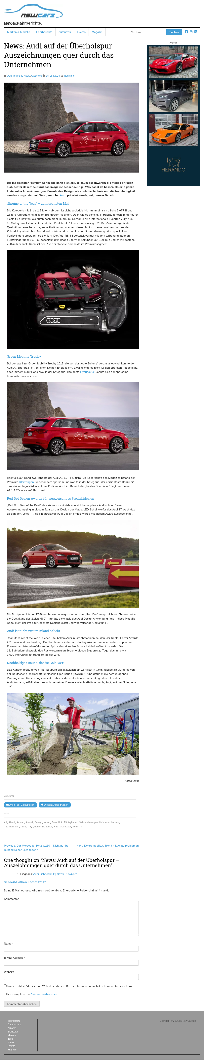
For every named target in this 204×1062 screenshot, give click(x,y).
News (11, 1042)
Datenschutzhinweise (43, 994)
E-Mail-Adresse (14, 957)
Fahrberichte (44, 32)
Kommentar (12, 898)
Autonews (65, 32)
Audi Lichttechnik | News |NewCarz (55, 873)
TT (80, 826)
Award (29, 822)
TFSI (75, 826)
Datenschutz (14, 1024)
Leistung (115, 822)
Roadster (47, 826)
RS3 (56, 826)
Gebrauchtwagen (88, 822)
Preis (23, 826)
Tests (10, 1038)
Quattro (37, 826)
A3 (5, 822)
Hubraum (104, 822)
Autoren (12, 1028)
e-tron (47, 822)
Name (8, 943)
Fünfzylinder (70, 822)
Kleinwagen (26, 482)
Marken (12, 1035)
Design (38, 822)
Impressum (14, 1021)
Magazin (97, 32)
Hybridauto (87, 371)
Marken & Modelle (18, 32)
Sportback (65, 826)
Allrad (12, 822)
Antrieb (20, 822)
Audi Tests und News (18, 75)
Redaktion (69, 75)
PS (29, 826)
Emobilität (57, 822)
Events (81, 32)
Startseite (13, 1031)
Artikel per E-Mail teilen (21, 804)
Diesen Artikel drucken (55, 804)
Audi (63, 195)
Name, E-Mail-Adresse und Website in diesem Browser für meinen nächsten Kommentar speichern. (70, 986)
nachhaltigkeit (11, 826)
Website (9, 971)
